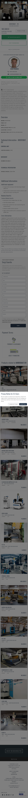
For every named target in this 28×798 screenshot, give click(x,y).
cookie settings (13, 404)
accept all (23, 404)
